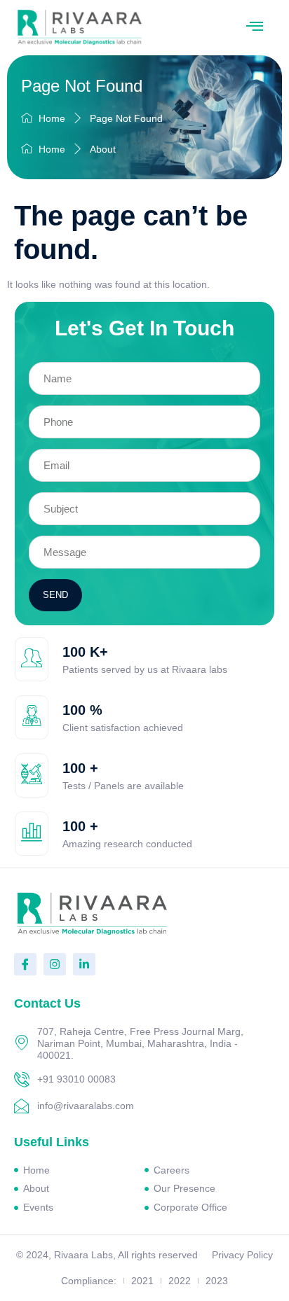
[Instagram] (54, 964)
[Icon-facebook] (25, 964)
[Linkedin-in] (84, 964)
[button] (254, 27)
